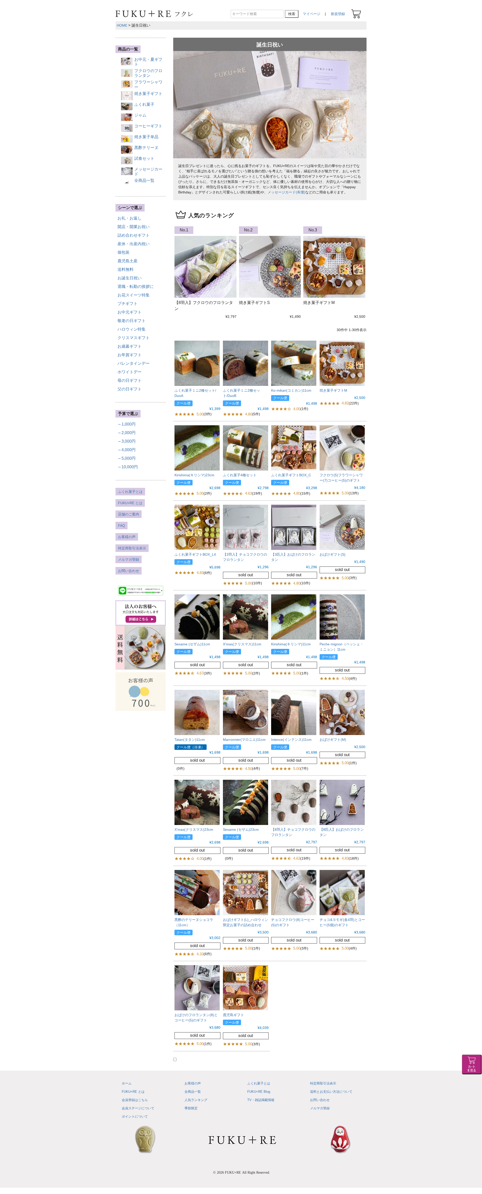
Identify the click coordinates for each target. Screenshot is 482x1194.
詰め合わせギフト (133, 235)
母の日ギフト (129, 380)
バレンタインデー (133, 363)
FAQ (121, 526)
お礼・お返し (129, 218)
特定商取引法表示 (132, 548)
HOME (122, 25)
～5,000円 (126, 458)
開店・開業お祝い (133, 227)
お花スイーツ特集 (133, 295)
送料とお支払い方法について (331, 1092)
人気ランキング (196, 1100)
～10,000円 (127, 467)
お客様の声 (127, 537)
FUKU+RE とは (130, 503)
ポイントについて (135, 1116)
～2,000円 (126, 433)
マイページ (311, 14)
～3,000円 (126, 441)
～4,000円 (126, 450)
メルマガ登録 (128, 559)
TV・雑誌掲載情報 (260, 1100)
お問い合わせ (128, 571)
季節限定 (191, 1108)
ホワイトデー (129, 372)
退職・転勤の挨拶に (135, 286)
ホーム (127, 1083)
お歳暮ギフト (129, 346)
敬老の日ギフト (131, 321)
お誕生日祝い (129, 278)
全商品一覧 (193, 1092)
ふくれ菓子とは (130, 492)
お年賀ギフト (129, 355)
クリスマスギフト (133, 338)
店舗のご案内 (128, 514)
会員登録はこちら (135, 1100)
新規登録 (338, 14)
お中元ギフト (129, 312)
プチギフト (127, 303)
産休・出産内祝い (133, 244)
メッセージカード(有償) (286, 192)
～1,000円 (126, 424)
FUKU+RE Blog (258, 1092)
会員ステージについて (138, 1108)
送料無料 (125, 269)
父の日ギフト (129, 389)
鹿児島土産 (127, 261)
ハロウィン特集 (131, 329)
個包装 (123, 252)
